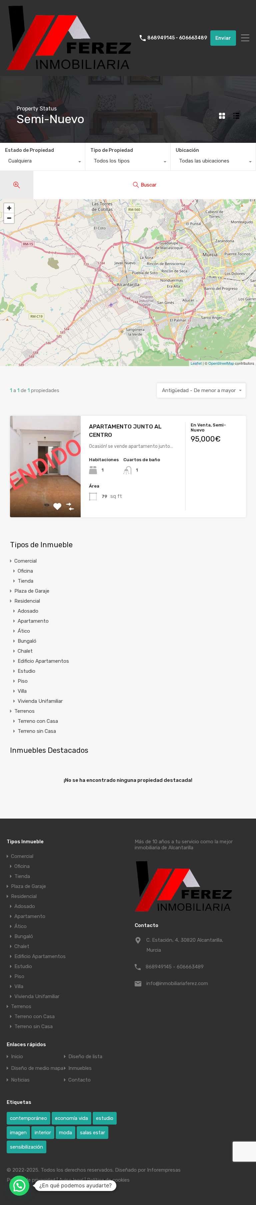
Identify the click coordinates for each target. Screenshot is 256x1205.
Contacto (79, 1080)
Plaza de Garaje (31, 591)
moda (65, 1133)
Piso (23, 681)
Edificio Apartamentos (43, 661)
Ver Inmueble (45, 497)
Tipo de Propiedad (111, 150)
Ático (24, 631)
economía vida (71, 1118)
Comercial (25, 561)
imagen (18, 1133)
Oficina (25, 571)
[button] (19, 1186)
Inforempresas (164, 1170)
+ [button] (9, 208)
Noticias (20, 1080)
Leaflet (196, 363)
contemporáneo (28, 1118)
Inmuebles (80, 1068)
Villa (22, 691)
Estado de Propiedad (29, 150)
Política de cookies (108, 1180)
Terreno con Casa (38, 721)
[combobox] (42, 163)
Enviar (223, 38)
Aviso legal (71, 1180)
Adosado (28, 611)
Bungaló (27, 641)
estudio (104, 1118)
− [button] (9, 218)
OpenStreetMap (221, 363)
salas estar (92, 1133)
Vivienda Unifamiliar (40, 701)
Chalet (25, 651)
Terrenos (24, 711)
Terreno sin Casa (37, 731)
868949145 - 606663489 (177, 38)
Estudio (26, 671)
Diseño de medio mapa (37, 1068)
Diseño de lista (85, 1056)
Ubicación (187, 150)
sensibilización (26, 1147)
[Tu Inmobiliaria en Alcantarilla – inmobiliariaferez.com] (71, 68)
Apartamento (33, 621)
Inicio (17, 1056)
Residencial (27, 601)
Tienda (25, 581)
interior (43, 1133)
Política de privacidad (31, 1180)
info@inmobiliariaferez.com (177, 983)
